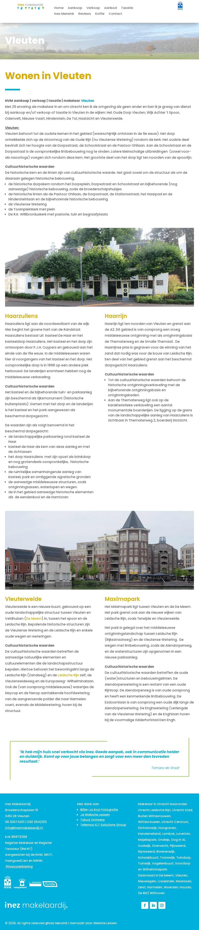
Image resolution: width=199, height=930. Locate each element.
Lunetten (183, 833)
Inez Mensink (64, 14)
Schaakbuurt (148, 857)
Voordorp (182, 863)
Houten (185, 887)
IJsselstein (166, 881)
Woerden (171, 887)
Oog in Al (178, 839)
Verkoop (93, 8)
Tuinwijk (144, 863)
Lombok (168, 833)
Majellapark (147, 839)
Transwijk (167, 857)
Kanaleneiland (149, 833)
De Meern (34, 618)
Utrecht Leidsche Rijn (154, 810)
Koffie (99, 14)
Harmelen (154, 887)
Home (59, 8)
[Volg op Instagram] (161, 905)
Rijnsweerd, (147, 851)
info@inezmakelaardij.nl (24, 828)
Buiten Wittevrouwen (154, 816)
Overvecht (160, 845)
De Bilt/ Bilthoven (151, 893)
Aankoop (75, 8)
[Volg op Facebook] (144, 905)
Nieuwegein (147, 881)
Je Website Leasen (95, 814)
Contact (115, 14)
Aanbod (110, 8)
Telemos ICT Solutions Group (103, 825)
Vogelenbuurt (163, 863)
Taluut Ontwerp (92, 820)
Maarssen (183, 881)
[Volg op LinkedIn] (153, 905)
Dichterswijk (147, 828)
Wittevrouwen (149, 822)
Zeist (142, 887)
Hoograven (167, 828)
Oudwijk (144, 845)
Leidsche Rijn (68, 675)
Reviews (84, 14)
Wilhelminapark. (155, 869)
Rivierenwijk (165, 851)
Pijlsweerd (177, 845)
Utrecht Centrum (174, 822)
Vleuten (181, 875)
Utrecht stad (182, 810)
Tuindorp (183, 857)
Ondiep (163, 839)
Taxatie (127, 8)
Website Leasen (105, 923)
